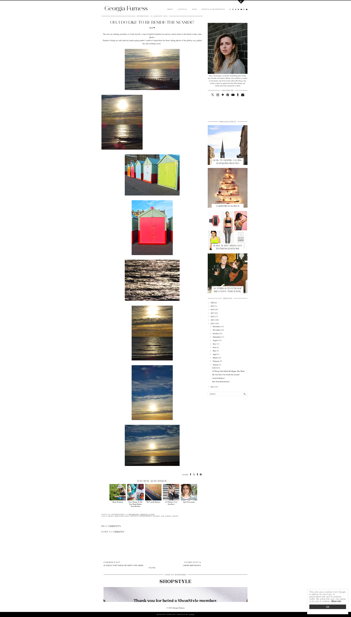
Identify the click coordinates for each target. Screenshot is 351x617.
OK (327, 607)
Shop (194, 9)
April (215, 354)
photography (145, 516)
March (215, 357)
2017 (212, 313)
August (215, 340)
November (216, 330)
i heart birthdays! (218, 378)
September (217, 337)
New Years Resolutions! (221, 381)
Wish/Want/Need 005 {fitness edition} (227, 247)
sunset (168, 516)
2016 (212, 316)
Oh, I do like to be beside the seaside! (226, 374)
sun (162, 516)
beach (111, 516)
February (216, 361)
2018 (212, 309)
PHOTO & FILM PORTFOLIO (213, 9)
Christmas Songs (227, 206)
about (170, 9)
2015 (212, 320)
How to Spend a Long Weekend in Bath (227, 162)
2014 (212, 323)
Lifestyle (182, 9)
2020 (212, 302)
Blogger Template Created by (175, 614)
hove (126, 516)
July (214, 344)
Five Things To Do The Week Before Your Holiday (135, 504)
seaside (156, 516)
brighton (119, 516)
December (216, 326)
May (214, 350)
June (214, 347)
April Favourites (189, 502)
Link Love (216, 367)
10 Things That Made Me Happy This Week (228, 290)
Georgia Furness (126, 8)
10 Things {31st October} (171, 503)
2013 (212, 386)
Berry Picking (118, 502)
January (216, 364)
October (216, 333)
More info (336, 601)
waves (175, 516)
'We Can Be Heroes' (153, 502)
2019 (212, 306)
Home (152, 568)
